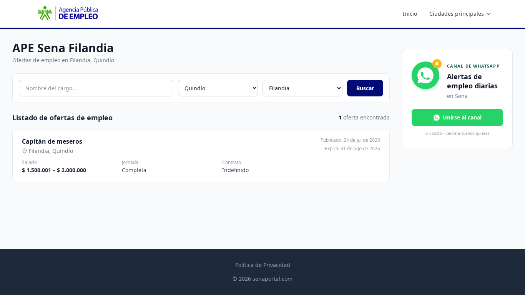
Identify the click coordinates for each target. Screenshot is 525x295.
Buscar (365, 88)
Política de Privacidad (262, 264)
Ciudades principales (456, 13)
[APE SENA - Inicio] (67, 14)
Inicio (410, 13)
